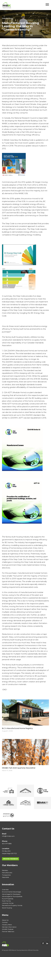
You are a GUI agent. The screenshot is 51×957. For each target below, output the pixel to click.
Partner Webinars (8, 931)
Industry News (7, 18)
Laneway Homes (7, 903)
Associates (5, 877)
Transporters (6, 875)
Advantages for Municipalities (12, 896)
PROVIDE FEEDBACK (10, 859)
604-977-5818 (7, 843)
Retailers (5, 870)
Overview (5, 889)
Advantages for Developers (11, 894)
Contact (5, 922)
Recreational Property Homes (12, 905)
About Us (5, 920)
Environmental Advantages (11, 892)
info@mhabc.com (8, 836)
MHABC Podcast (7, 929)
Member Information (9, 927)
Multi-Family (6, 901)
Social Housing (7, 908)
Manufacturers (7, 872)
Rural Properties (7, 899)
